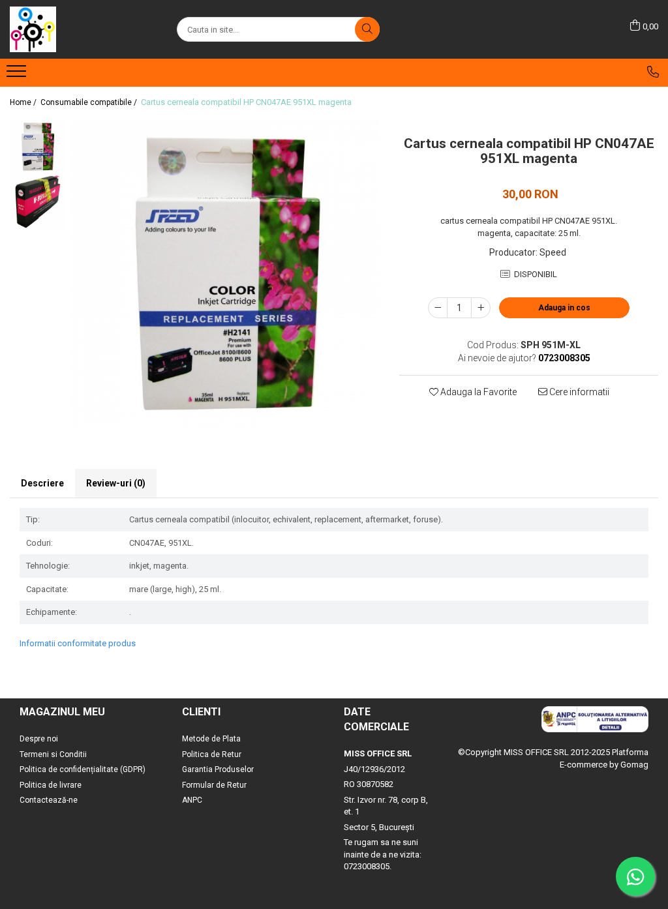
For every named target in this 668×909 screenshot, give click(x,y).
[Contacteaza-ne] (653, 72)
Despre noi (39, 738)
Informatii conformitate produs (78, 643)
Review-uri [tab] (115, 483)
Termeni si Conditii (53, 754)
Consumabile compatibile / (89, 102)
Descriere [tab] (42, 483)
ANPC (192, 800)
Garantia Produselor (218, 769)
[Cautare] (367, 29)
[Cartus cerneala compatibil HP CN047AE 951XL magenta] (226, 272)
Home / (24, 102)
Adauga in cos (564, 307)
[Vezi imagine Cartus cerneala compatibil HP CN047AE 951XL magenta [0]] (37, 146)
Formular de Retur (214, 785)
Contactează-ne (49, 800)
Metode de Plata (211, 738)
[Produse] (18, 75)
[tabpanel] (226, 272)
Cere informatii (578, 392)
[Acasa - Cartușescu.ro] (75, 29)
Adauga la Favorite (477, 392)
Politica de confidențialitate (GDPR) (82, 769)
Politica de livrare (51, 785)
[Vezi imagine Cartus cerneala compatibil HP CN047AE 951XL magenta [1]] (37, 202)
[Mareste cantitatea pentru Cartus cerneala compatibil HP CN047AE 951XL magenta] (481, 307)
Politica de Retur (211, 754)
